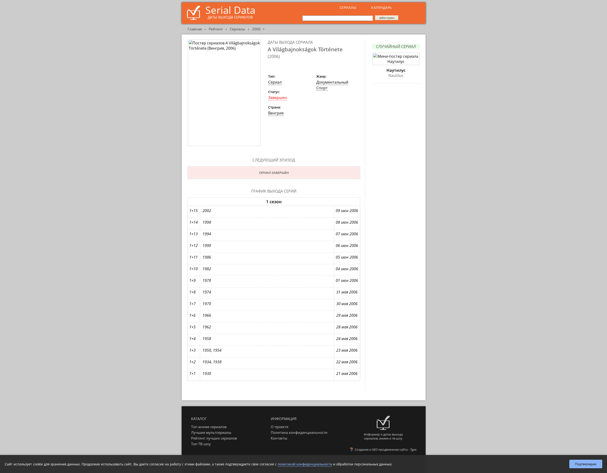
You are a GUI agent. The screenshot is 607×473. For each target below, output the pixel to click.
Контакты (279, 438)
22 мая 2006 (347, 361)
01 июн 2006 (347, 280)
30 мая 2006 (347, 303)
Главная (195, 29)
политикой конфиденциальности (305, 464)
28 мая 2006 (347, 327)
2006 (256, 29)
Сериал (275, 82)
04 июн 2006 (347, 268)
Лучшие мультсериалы (211, 432)
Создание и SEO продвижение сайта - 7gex (386, 449)
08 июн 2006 (347, 222)
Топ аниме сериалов (209, 426)
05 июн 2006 (347, 257)
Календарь (381, 7)
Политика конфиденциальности (299, 432)
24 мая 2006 (347, 338)
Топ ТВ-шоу (201, 443)
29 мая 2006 (347, 315)
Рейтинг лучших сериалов (214, 438)
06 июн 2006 (347, 245)
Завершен (277, 97)
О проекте (279, 426)
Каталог (199, 418)
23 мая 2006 (347, 350)
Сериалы (348, 7)
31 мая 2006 (347, 292)
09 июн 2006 (347, 210)
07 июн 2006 (347, 233)
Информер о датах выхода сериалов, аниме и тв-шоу (383, 436)
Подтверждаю (586, 464)
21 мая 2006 (347, 373)
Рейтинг (216, 29)
